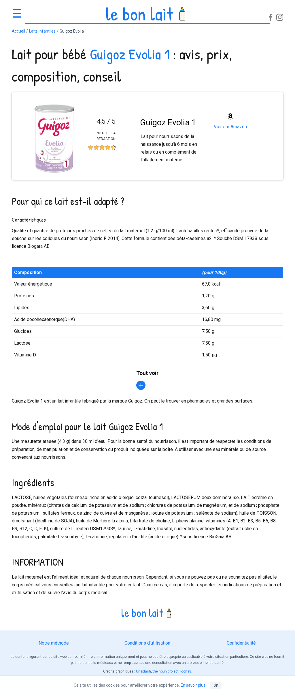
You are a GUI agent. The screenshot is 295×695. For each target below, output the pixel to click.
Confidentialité (241, 643)
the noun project (166, 671)
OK (215, 685)
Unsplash (143, 671)
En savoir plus (193, 685)
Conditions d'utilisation (147, 643)
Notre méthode (54, 643)
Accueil (18, 31)
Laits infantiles (42, 31)
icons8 (185, 671)
